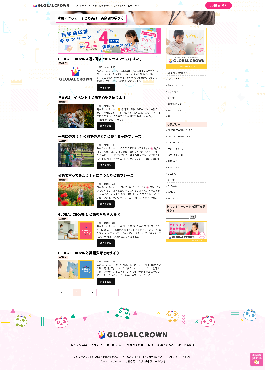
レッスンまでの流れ (176, 110)
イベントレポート (175, 142)
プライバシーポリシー (110, 361)
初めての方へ (134, 5)
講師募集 (173, 356)
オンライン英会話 (175, 148)
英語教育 (63, 63)
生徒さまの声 (105, 5)
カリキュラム (174, 79)
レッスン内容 (79, 345)
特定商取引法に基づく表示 (152, 361)
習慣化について (174, 104)
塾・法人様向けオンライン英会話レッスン (144, 356)
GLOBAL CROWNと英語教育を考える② (89, 214)
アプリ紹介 (173, 91)
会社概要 (130, 361)
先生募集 (172, 173)
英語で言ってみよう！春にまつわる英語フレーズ (96, 175)
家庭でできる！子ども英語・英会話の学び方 (91, 17)
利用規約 (186, 356)
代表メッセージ (174, 167)
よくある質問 (119, 5)
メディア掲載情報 (175, 155)
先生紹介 (172, 97)
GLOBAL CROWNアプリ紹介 (180, 130)
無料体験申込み (218, 5)
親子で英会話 (174, 198)
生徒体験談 (173, 186)
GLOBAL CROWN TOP (177, 72)
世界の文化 (173, 161)
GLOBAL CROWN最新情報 (179, 136)
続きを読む (105, 87)
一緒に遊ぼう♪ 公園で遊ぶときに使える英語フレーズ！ (101, 136)
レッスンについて (81, 5)
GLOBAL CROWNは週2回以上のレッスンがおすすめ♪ (100, 58)
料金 (95, 5)
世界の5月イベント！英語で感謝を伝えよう (92, 97)
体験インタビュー (175, 85)
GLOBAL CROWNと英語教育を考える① (89, 252)
